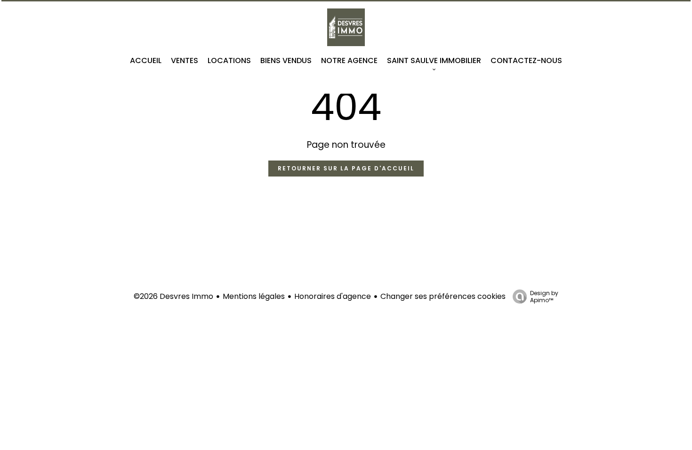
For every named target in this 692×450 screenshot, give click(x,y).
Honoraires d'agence (332, 296)
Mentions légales (254, 296)
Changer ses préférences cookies (443, 296)
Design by (544, 296)
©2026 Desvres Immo (173, 296)
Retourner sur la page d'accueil (346, 168)
